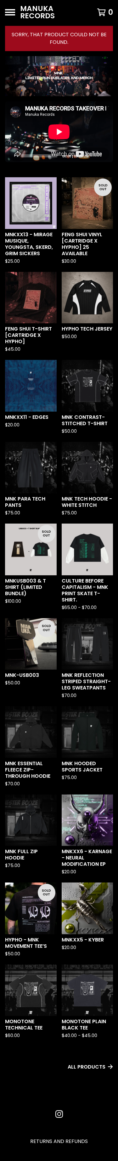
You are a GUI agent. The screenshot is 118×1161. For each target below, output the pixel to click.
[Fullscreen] (104, 155)
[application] (59, 131)
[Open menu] (10, 12)
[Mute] (94, 155)
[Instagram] (59, 1114)
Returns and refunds (59, 1141)
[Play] (13, 155)
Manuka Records (37, 12)
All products (86, 1066)
